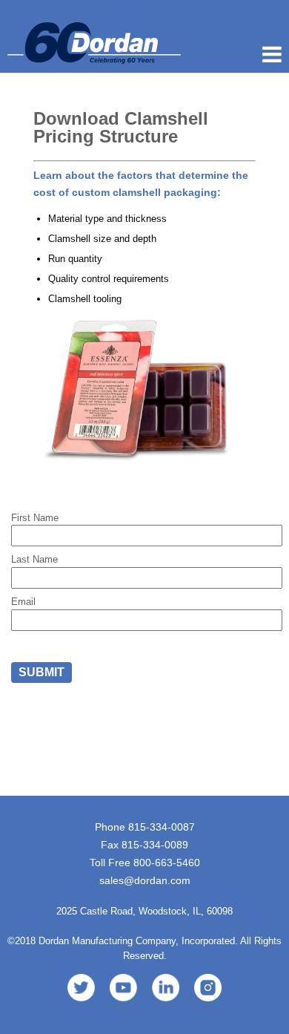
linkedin (165, 987)
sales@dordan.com (144, 880)
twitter (81, 987)
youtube (123, 987)
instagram (208, 987)
